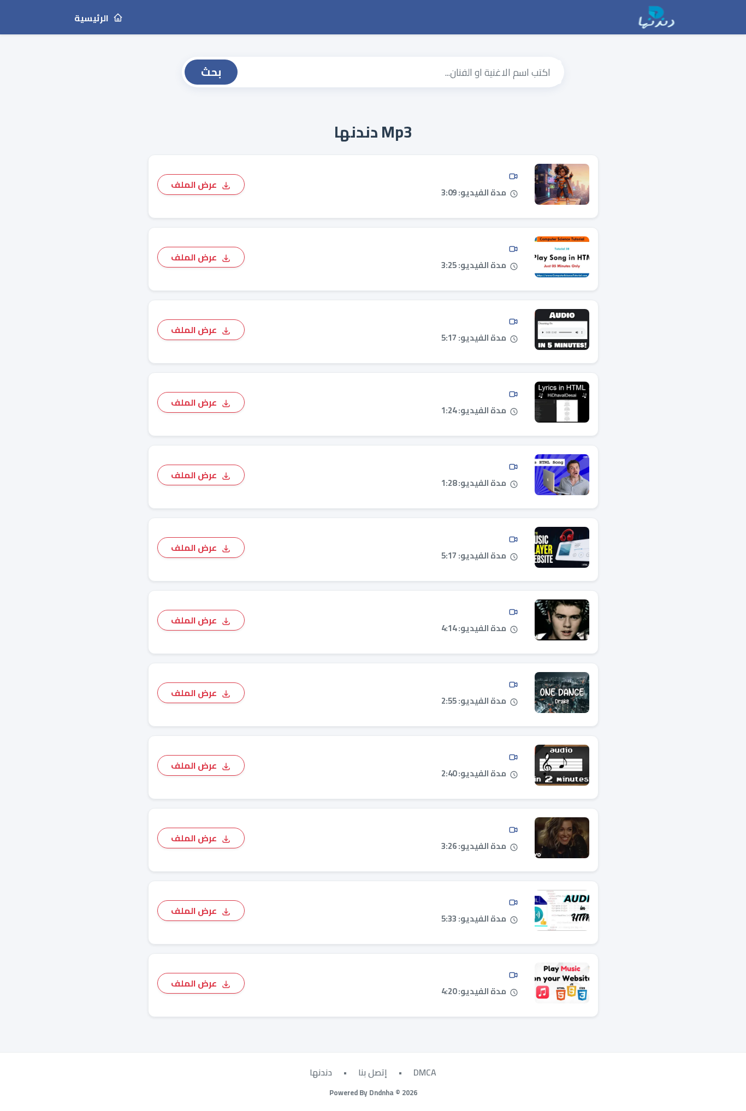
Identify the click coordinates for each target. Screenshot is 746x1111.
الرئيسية (92, 18)
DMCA (424, 1072)
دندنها (321, 1072)
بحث (211, 72)
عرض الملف (194, 184)
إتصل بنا (372, 1072)
